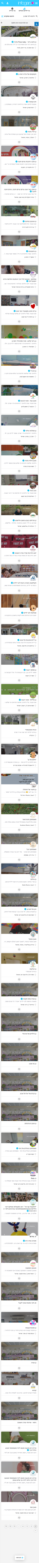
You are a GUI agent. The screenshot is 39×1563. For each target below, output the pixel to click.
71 (14, 1526)
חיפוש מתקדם (9, 16)
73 (6, 1526)
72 (10, 1526)
